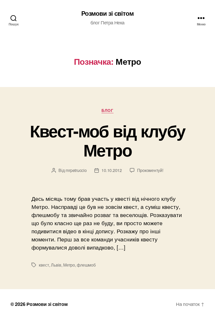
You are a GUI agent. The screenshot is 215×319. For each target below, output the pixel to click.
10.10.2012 (111, 170)
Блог (107, 110)
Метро (69, 265)
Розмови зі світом (107, 13)
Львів (56, 265)
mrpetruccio (76, 170)
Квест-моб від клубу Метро (107, 140)
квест (44, 265)
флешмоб (86, 265)
